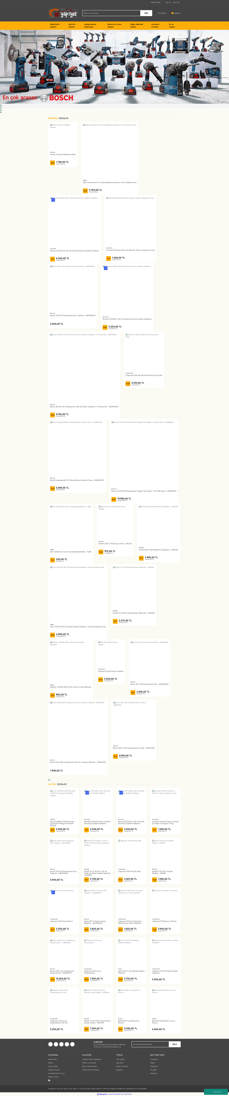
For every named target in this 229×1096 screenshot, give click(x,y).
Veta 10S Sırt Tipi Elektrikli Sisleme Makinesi (131, 972)
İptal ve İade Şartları (89, 1066)
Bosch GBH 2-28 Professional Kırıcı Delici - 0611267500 (134, 748)
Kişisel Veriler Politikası (90, 1070)
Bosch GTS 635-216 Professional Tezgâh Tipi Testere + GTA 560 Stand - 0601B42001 (143, 491)
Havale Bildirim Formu (56, 1073)
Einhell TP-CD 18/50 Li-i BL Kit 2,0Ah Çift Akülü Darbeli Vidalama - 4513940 (97, 873)
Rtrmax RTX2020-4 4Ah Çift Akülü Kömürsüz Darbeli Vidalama (74, 251)
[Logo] (63, 13)
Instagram (154, 1066)
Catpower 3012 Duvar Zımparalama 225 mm (59, 1022)
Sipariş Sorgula (54, 1070)
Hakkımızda (52, 1059)
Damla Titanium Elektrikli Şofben (63, 154)
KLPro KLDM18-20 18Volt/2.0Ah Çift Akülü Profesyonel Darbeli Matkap (62, 823)
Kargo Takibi (53, 1066)
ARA (146, 13)
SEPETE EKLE (63, 139)
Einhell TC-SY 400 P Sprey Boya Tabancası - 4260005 (134, 613)
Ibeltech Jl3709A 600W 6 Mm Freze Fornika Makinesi (70, 687)
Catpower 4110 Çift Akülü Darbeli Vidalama (164, 972)
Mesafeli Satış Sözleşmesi (91, 1059)
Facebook (154, 1059)
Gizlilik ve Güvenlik (89, 1063)
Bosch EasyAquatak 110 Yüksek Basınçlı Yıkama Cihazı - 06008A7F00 (77, 480)
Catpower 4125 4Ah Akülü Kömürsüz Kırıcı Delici (143, 375)
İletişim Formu (53, 1077)
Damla (52, 152)
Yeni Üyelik (120, 1059)
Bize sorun (217, 1092)
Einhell (101, 541)
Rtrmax (53, 248)
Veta (120, 969)
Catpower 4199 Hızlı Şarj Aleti (129, 871)
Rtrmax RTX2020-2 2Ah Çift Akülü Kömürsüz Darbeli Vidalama (127, 319)
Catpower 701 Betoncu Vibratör (164, 921)
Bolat (120, 1019)
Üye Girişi (119, 1063)
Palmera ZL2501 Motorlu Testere (110, 671)
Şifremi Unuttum (122, 1066)
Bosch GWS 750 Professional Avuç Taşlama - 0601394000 (72, 315)
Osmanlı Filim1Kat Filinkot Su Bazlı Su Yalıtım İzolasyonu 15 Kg (130, 250)
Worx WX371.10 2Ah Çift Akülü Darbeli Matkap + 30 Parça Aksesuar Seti (78, 627)
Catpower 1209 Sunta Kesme (61, 921)
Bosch (52, 313)
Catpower (129, 373)
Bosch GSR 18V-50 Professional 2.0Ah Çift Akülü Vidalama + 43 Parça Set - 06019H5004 (84, 407)
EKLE (174, 1044)
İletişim (50, 1063)
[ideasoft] (102, 1094)
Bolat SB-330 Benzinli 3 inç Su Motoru (163, 1022)
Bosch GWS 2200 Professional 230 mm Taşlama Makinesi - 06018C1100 (78, 762)
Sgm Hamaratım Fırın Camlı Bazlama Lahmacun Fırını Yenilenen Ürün (110, 182)
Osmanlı (109, 248)
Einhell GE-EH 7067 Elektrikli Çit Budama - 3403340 (158, 550)
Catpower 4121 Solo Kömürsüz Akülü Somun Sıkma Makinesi (130, 922)
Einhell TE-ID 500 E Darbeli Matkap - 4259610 (162, 872)
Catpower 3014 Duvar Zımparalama (92, 972)
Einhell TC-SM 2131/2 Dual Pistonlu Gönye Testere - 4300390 (97, 1022)
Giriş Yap (176, 2)
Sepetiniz (119, 1070)
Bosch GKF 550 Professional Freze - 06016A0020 (149, 684)
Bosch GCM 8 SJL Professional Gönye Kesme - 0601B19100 (62, 972)
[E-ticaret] (114, 1094)
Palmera (101, 669)
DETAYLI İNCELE (63, 133)
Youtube (153, 1070)
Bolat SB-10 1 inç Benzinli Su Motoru (128, 1022)
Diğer (85, 180)
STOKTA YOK (84, 370)
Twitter (152, 1063)
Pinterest (153, 1073)
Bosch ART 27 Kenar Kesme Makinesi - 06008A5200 (95, 922)
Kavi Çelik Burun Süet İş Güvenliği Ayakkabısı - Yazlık (70, 552)
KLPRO (52, 819)
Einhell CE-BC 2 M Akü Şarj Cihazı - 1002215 (115, 544)
